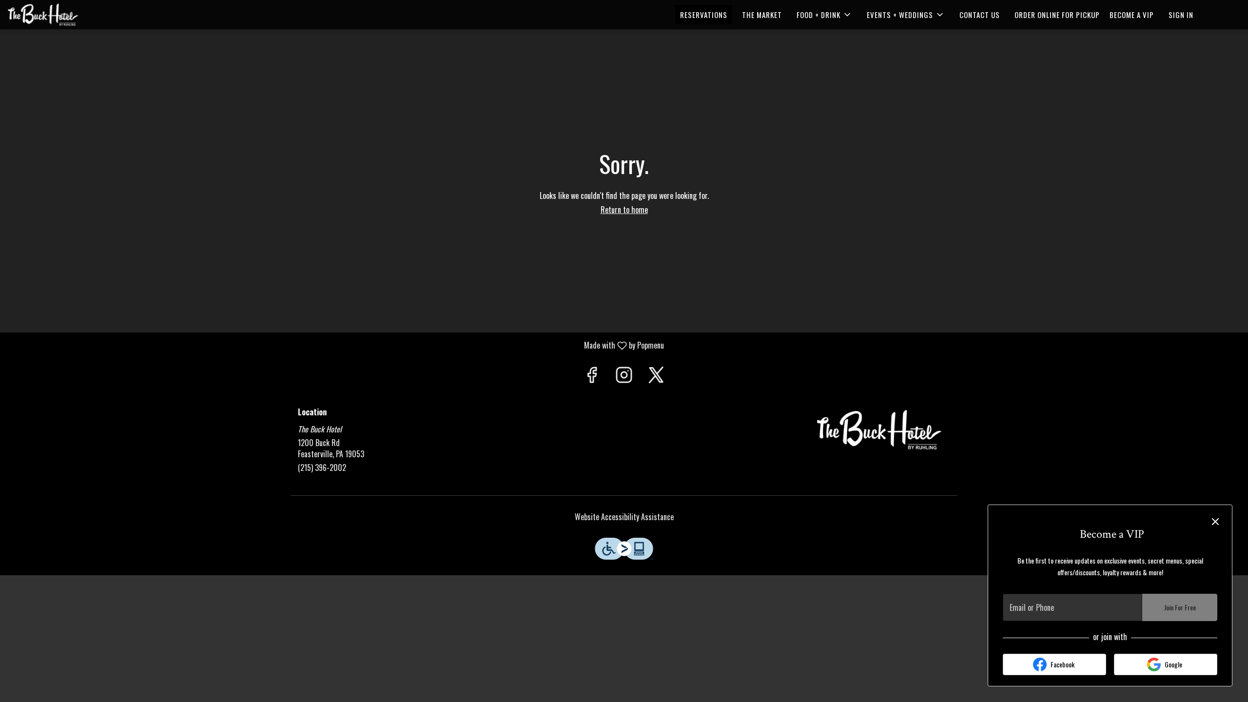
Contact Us (979, 14)
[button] (824, 14)
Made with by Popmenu (335, 345)
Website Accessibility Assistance (624, 517)
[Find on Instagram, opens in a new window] (624, 375)
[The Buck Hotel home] (52, 14)
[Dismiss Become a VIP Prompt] (1215, 521)
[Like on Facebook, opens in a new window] (592, 375)
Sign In (1181, 14)
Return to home (624, 209)
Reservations (703, 14)
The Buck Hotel (880, 430)
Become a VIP (1132, 14)
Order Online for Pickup (1057, 14)
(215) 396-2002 (322, 467)
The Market (762, 14)
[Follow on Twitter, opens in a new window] (656, 375)
